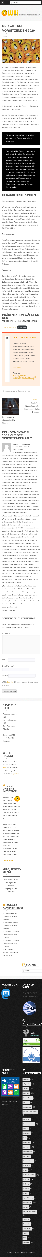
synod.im (16, 774)
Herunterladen (22, 327)
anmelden (11, 892)
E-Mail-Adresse (8, 666)
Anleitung (26, 1093)
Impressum (5, 1104)
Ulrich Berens (9, 913)
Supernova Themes (28, 1252)
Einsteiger (26, 1119)
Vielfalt (25, 1233)
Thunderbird (27, 1228)
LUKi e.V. (26, 1179)
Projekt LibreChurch (29, 1212)
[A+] (5, 36)
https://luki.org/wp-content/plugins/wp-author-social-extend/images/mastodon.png (24, 377)
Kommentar (6, 633)
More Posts (17, 367)
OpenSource (27, 1202)
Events (25, 1128)
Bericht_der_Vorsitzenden (9, 327)
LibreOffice (26, 1165)
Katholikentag (27, 1151)
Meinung (26, 1184)
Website (5, 676)
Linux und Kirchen (28, 1175)
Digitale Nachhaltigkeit (30, 1112)
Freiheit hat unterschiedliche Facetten (11, 934)
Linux (25, 1170)
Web (24, 1238)
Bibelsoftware (27, 1098)
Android (25, 1088)
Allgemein (26, 1084)
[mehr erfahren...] (9, 860)
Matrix (5, 768)
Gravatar (10, 682)
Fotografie (26, 1133)
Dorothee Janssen (24, 337)
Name (4, 660)
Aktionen (26, 1079)
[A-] (3, 36)
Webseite (26, 1242)
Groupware (26, 1142)
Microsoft (26, 1189)
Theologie (26, 1224)
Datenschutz (13, 1101)
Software (26, 1219)
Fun (24, 1138)
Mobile (25, 1193)
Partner (25, 1207)
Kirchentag (26, 1156)
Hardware (26, 1147)
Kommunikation (28, 1161)
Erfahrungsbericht (28, 1124)
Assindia (8, 931)
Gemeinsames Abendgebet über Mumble (9, 420)
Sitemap (4, 1101)
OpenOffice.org (28, 1198)
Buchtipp (26, 1102)
